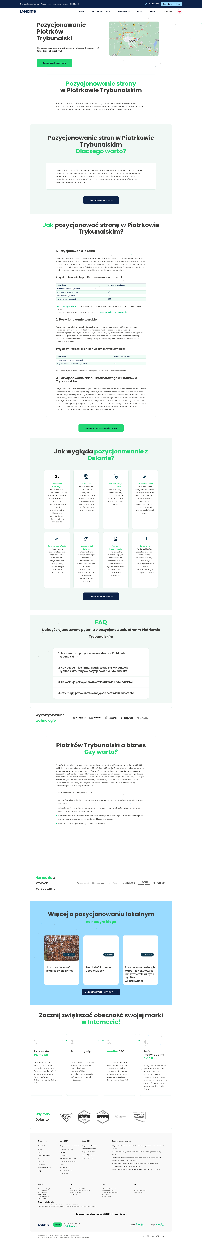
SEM (74, 4)
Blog (39, 1171)
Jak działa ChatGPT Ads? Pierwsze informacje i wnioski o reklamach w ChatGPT (136, 1169)
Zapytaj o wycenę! (170, 4)
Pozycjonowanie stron (67, 1149)
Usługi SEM (41, 1164)
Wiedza (152, 11)
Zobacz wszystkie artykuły (99, 991)
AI (78, 4)
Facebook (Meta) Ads (88, 1155)
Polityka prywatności (44, 1155)
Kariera (40, 1152)
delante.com (73, 1194)
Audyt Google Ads (87, 1158)
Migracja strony (65, 1167)
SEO (71, 4)
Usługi (82, 11)
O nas (139, 11)
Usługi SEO (41, 1161)
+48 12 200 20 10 (45, 1194)
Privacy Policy (70, 1237)
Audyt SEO (63, 1152)
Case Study (41, 1146)
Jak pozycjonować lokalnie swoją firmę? (59, 969)
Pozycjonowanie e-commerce (69, 1146)
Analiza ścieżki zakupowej (68, 1158)
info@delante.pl (45, 1196)
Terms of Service (81, 1237)
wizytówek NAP (86, 581)
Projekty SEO (64, 1155)
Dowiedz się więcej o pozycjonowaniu (101, 428)
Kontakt (168, 11)
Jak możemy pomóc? (101, 11)
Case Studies (124, 11)
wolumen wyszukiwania (67, 306)
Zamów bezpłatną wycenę (54, 63)
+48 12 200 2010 (153, 4)
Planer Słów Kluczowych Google (113, 312)
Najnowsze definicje (44, 1168)
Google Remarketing (88, 1152)
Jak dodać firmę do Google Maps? (98, 969)
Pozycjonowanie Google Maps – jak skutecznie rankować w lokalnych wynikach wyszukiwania (140, 974)
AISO (39, 1158)
